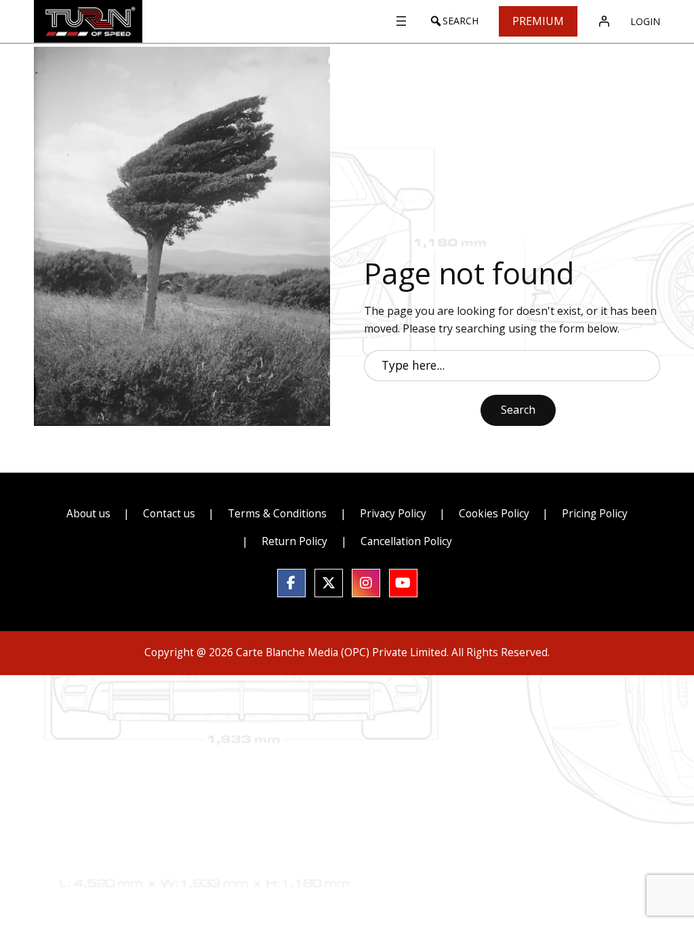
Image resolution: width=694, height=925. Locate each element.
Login (645, 21)
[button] (453, 21)
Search (518, 409)
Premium (538, 21)
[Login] (603, 21)
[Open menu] (401, 21)
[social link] (291, 583)
